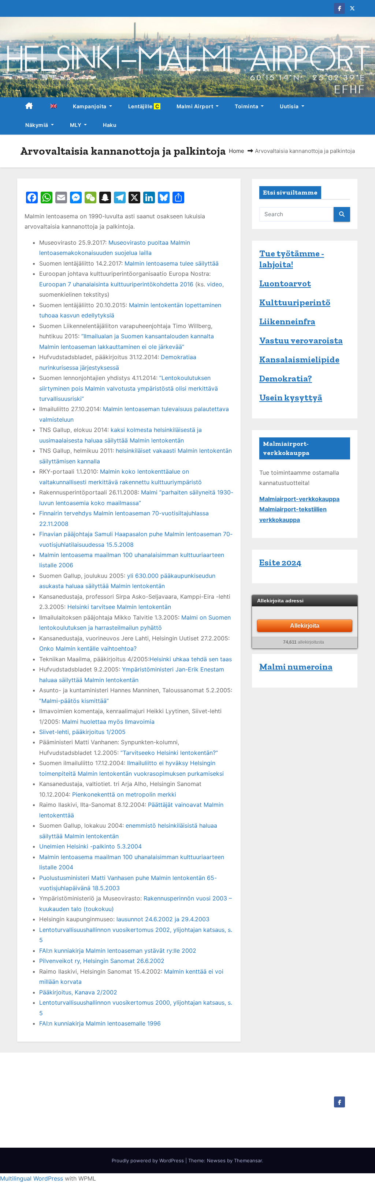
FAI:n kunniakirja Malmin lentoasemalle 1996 (100, 1023)
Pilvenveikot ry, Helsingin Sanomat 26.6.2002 (101, 960)
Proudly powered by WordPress (148, 1160)
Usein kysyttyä (290, 397)
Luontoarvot (285, 283)
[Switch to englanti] (53, 106)
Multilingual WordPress (31, 1178)
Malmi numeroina (296, 666)
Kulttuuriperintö (294, 302)
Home (236, 150)
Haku (109, 125)
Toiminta (247, 106)
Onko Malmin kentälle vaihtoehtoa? (88, 648)
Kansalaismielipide (299, 359)
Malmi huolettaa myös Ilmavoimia (108, 721)
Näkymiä (37, 125)
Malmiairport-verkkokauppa (299, 499)
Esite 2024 (280, 562)
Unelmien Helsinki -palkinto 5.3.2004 (90, 846)
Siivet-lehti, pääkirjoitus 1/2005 (82, 731)
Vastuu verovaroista (301, 340)
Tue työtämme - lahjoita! (291, 259)
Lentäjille (144, 106)
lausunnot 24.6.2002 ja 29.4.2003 (162, 919)
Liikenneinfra (287, 321)
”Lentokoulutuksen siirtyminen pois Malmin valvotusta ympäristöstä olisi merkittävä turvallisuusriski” (128, 388)
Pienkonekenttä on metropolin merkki (124, 794)
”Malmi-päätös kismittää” (74, 700)
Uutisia (290, 106)
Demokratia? (285, 378)
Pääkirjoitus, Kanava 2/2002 (78, 992)
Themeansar (248, 1160)
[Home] (29, 106)
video (214, 284)
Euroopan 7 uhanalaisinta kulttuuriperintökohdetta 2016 (116, 284)
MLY (76, 125)
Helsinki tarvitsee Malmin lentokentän (119, 606)
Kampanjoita (90, 106)
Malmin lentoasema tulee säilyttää (172, 263)
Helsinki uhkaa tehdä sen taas (190, 659)
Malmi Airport (196, 106)
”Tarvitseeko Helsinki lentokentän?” (169, 752)
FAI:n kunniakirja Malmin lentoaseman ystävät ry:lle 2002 (117, 950)
